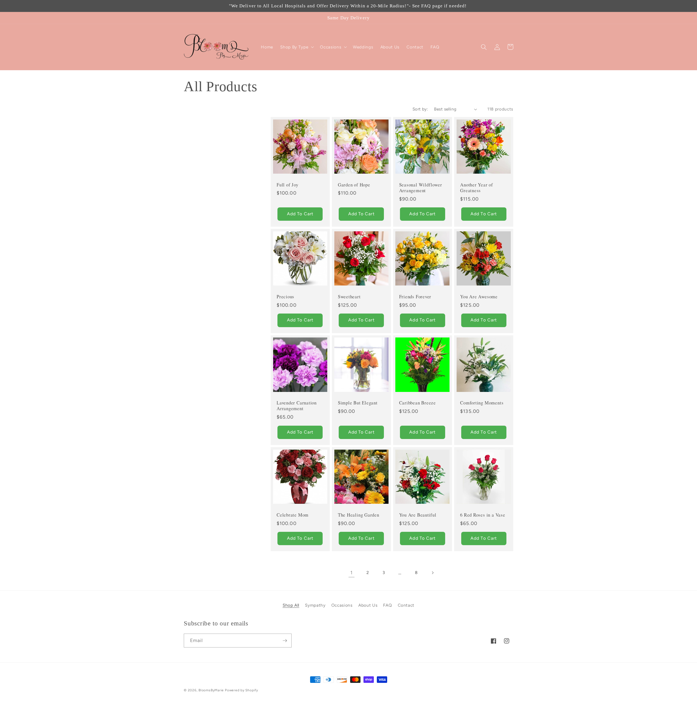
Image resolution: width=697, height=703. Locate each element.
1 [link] (351, 572)
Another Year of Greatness (476, 187)
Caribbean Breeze (417, 403)
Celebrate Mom (292, 515)
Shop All (291, 605)
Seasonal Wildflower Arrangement (420, 187)
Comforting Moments (481, 403)
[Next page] (432, 572)
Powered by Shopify (241, 690)
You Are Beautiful (417, 515)
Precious (285, 296)
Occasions (342, 605)
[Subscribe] (284, 641)
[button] (296, 47)
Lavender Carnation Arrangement (297, 405)
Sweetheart (349, 296)
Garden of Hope (354, 185)
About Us (367, 605)
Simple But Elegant (358, 403)
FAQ (387, 605)
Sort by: (420, 109)
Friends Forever (415, 296)
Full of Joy (287, 185)
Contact (406, 605)
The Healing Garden (358, 515)
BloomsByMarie (211, 690)
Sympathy (315, 605)
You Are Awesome (479, 296)
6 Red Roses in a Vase (482, 515)
